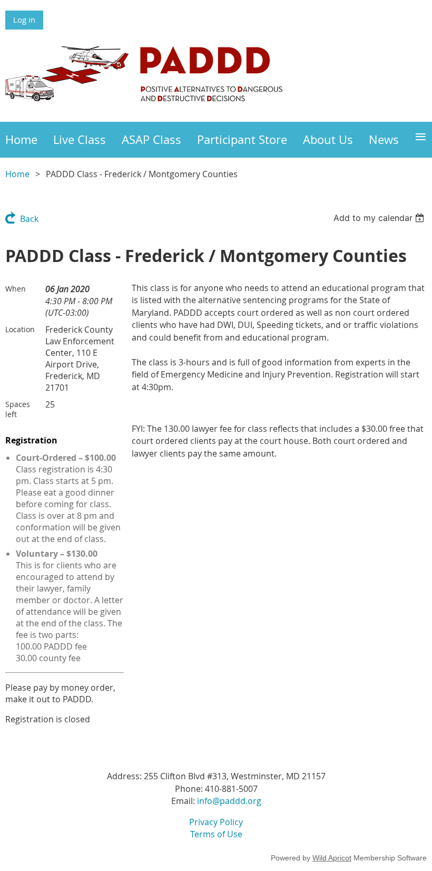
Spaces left (17, 409)
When (15, 289)
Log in (24, 19)
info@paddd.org (229, 801)
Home (17, 174)
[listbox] (380, 217)
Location (20, 329)
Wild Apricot (331, 858)
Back (29, 219)
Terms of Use (216, 834)
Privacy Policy (216, 822)
